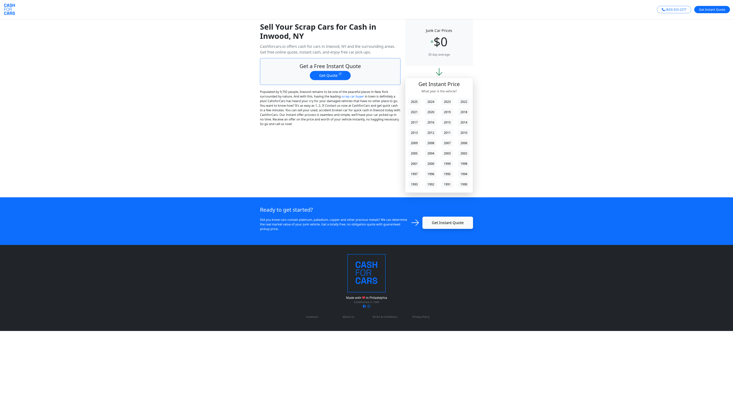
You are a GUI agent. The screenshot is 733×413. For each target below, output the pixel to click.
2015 (447, 122)
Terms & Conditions (384, 317)
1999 (447, 164)
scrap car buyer (352, 96)
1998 (463, 164)
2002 (463, 153)
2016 (430, 122)
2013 (414, 133)
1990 (463, 184)
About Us (348, 317)
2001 (414, 164)
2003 (447, 153)
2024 (430, 102)
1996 (430, 174)
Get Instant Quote (712, 9)
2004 (430, 153)
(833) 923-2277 (676, 9)
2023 (447, 102)
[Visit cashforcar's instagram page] (368, 306)
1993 (414, 184)
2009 (414, 143)
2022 (463, 102)
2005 (414, 153)
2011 (447, 133)
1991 (447, 184)
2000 (430, 164)
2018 (463, 112)
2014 (463, 122)
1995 (447, 174)
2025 (414, 102)
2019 (447, 112)
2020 (430, 112)
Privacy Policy (421, 317)
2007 (447, 143)
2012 (430, 133)
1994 (463, 174)
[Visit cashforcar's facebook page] (364, 306)
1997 (414, 174)
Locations (312, 317)
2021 (414, 112)
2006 (463, 143)
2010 (463, 133)
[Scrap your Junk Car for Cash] (9, 9)
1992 (430, 184)
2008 (430, 143)
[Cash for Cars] (366, 273)
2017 (414, 122)
